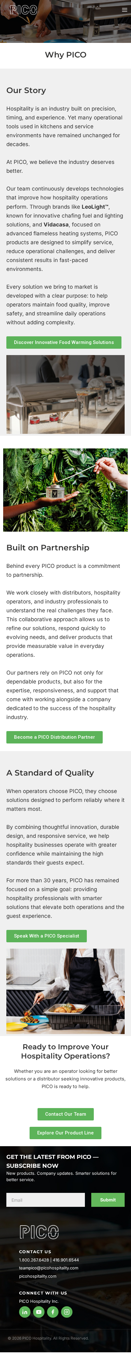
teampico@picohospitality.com (48, 1267)
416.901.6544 (66, 1259)
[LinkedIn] (25, 1312)
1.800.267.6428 (34, 1259)
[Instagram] (66, 1312)
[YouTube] (39, 1312)
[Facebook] (53, 1312)
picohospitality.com (37, 1276)
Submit (108, 1199)
